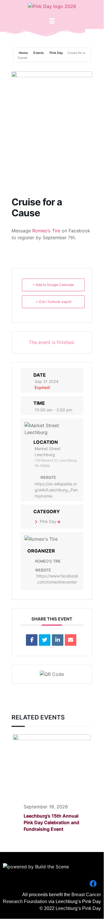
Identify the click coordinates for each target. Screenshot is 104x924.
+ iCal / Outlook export (53, 301)
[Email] (70, 640)
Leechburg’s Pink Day (78, 908)
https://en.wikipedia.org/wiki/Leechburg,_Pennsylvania (56, 489)
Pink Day (56, 53)
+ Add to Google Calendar (53, 285)
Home (24, 53)
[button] (52, 20)
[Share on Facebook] (31, 640)
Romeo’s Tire (46, 231)
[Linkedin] (57, 640)
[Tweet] (44, 640)
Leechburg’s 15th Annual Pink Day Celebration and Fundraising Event (51, 822)
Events (38, 53)
